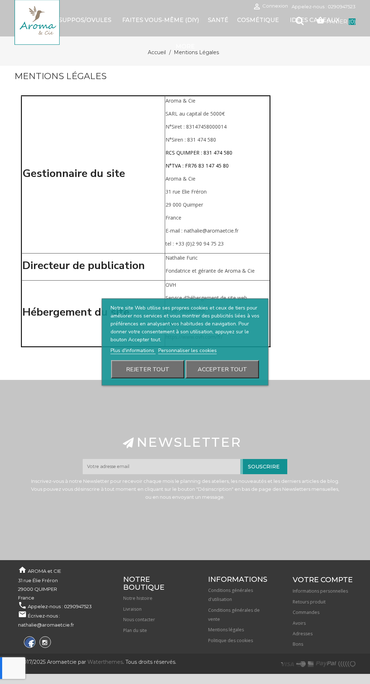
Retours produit (309, 602)
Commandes (306, 612)
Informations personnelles (320, 591)
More (185, 46)
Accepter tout (222, 369)
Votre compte (323, 579)
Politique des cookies (230, 640)
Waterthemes (104, 662)
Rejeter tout (147, 369)
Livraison (132, 609)
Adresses (303, 634)
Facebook (29, 643)
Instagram (44, 643)
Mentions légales (226, 630)
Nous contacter (139, 619)
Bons (298, 644)
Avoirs (299, 623)
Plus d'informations (133, 350)
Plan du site (135, 630)
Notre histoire (137, 598)
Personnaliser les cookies (187, 350)
